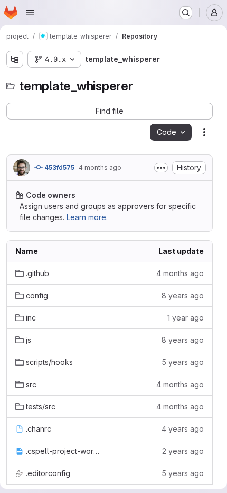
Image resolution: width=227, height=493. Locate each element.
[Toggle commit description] (161, 167)
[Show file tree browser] (14, 59)
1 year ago (185, 317)
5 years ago (183, 362)
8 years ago (183, 295)
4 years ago (183, 428)
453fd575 (58, 167)
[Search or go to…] (185, 12)
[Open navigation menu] (30, 12)
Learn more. (87, 217)
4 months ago (100, 167)
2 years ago (183, 450)
